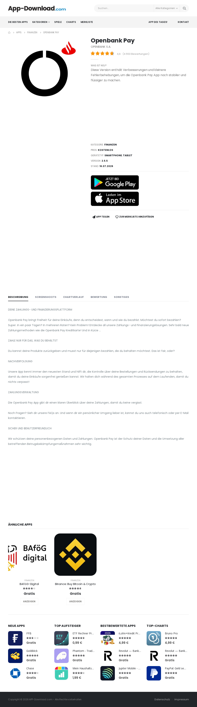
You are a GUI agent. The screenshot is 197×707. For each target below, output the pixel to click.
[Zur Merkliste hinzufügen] (24, 601)
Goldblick (32, 651)
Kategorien (39, 22)
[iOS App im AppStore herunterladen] (115, 199)
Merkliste (87, 22)
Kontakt (183, 22)
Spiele (58, 22)
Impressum (181, 699)
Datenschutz (162, 699)
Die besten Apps (18, 22)
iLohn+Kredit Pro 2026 (133, 633)
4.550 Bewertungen (136, 54)
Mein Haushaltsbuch (85, 668)
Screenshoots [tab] (45, 297)
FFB (28, 633)
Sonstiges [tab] (121, 297)
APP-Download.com (40, 699)
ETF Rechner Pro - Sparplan (90, 633)
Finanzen (32, 32)
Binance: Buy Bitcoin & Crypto (75, 584)
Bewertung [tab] (99, 297)
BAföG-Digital (29, 584)
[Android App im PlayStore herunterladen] (115, 182)
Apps (19, 32)
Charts (71, 22)
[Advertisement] (140, 113)
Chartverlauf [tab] (73, 297)
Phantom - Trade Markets (89, 651)
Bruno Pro (171, 633)
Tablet (127, 155)
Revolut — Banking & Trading (137, 651)
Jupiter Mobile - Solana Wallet (137, 668)
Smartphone (113, 155)
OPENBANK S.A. (101, 47)
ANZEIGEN (29, 601)
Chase (30, 668)
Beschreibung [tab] (18, 297)
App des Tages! (158, 22)
